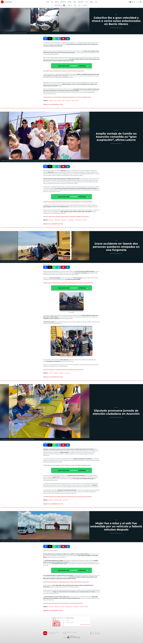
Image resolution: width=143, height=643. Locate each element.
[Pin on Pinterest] (63, 38)
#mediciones (64, 220)
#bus (55, 100)
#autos (63, 100)
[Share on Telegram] (59, 38)
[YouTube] (99, 634)
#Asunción (68, 100)
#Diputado (50, 500)
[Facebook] (91, 634)
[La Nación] (6, 2)
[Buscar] (141, 2)
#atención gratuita (58, 500)
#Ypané (50, 373)
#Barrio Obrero (75, 100)
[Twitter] (93, 634)
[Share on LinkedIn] (67, 38)
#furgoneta (61, 373)
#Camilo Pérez (78, 220)
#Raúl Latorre (57, 220)
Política (116, 130)
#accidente (51, 100)
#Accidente (51, 606)
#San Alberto (76, 606)
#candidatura (71, 220)
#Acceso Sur (68, 373)
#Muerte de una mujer (59, 606)
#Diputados (51, 220)
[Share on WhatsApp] (54, 38)
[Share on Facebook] (45, 38)
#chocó (59, 100)
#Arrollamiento (68, 606)
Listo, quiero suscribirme (85, 624)
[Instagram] (96, 634)
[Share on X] (50, 38)
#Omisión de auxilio (83, 606)
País (116, 14)
